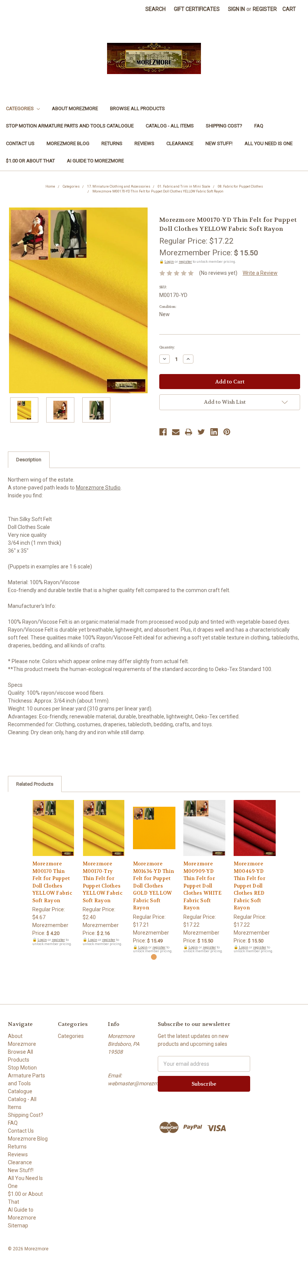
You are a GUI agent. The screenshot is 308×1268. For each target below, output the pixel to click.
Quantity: (167, 347)
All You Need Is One (269, 143)
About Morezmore (75, 108)
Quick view (53, 821)
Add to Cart (53, 834)
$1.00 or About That (30, 161)
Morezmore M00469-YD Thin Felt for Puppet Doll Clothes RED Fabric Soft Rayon (249, 885)
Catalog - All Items (170, 126)
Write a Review (260, 273)
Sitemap (18, 1226)
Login (169, 261)
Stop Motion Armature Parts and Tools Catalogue (70, 126)
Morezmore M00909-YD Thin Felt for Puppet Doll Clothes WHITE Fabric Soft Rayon (202, 885)
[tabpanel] (53, 873)
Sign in (236, 9)
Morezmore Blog (68, 143)
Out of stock (154, 834)
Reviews (144, 143)
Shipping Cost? (224, 126)
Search (155, 9)
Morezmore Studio (98, 488)
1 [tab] (154, 957)
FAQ (258, 126)
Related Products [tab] (34, 784)
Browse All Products (137, 108)
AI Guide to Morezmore (95, 161)
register (185, 261)
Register (265, 9)
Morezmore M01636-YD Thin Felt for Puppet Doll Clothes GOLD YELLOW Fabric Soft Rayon (153, 885)
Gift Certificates (197, 9)
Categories (20, 108)
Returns (111, 143)
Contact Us (20, 143)
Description (28, 459)
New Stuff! (219, 143)
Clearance (179, 143)
